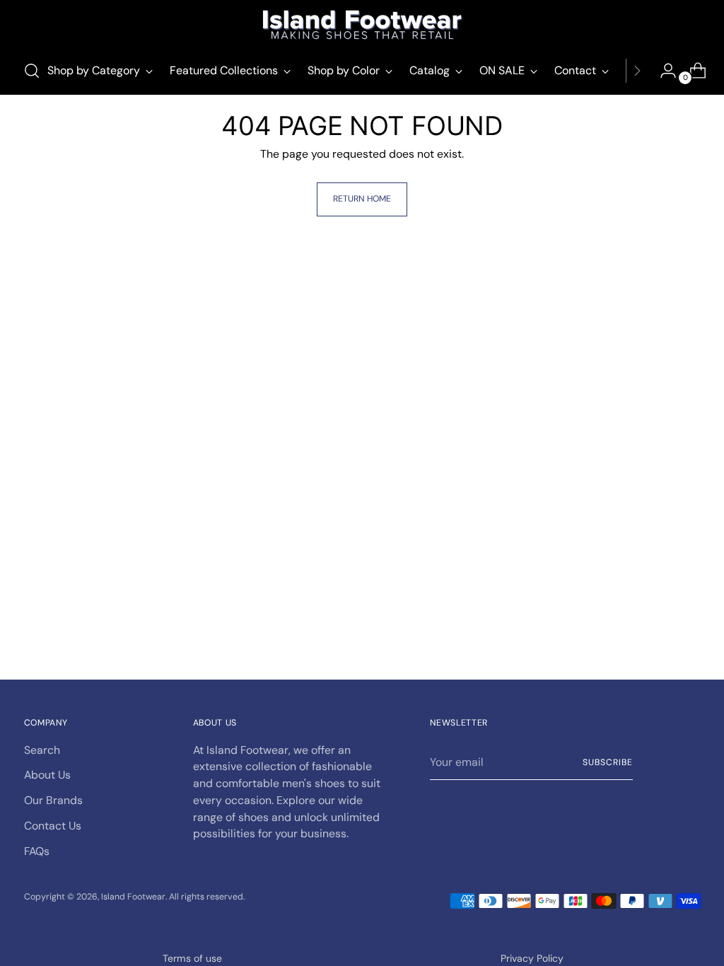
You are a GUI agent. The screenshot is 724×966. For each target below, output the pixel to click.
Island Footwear (133, 896)
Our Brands (53, 800)
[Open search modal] (32, 71)
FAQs (36, 851)
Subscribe (607, 762)
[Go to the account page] (662, 71)
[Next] (637, 71)
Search (42, 750)
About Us (47, 774)
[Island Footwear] (362, 24)
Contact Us (52, 825)
